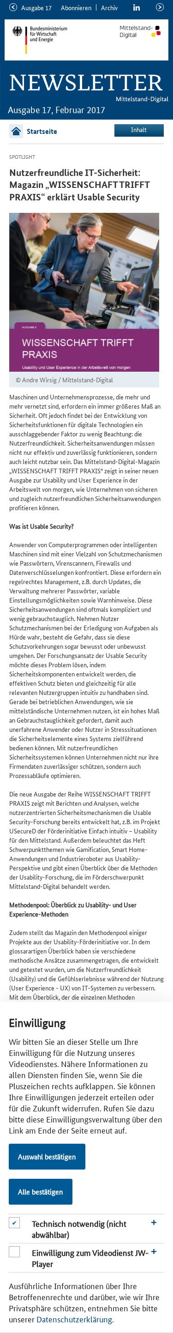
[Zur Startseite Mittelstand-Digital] (140, 32)
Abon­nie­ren (76, 7)
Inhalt (139, 129)
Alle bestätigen (40, 1191)
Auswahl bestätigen (47, 1156)
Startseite (42, 131)
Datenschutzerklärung (74, 1318)
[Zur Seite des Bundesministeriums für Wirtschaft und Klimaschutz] (52, 39)
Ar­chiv (109, 7)
